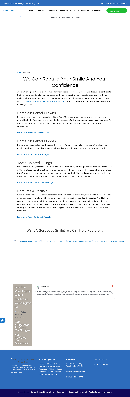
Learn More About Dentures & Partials (34, 217)
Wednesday (43, 369)
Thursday (42, 372)
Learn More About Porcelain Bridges (33, 154)
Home (19, 72)
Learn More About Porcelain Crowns (33, 132)
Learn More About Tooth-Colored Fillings (35, 182)
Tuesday (42, 366)
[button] (45, 10)
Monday (42, 364)
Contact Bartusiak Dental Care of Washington (45, 101)
